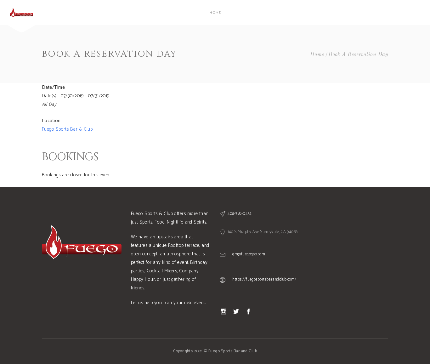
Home (317, 54)
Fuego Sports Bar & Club (67, 129)
